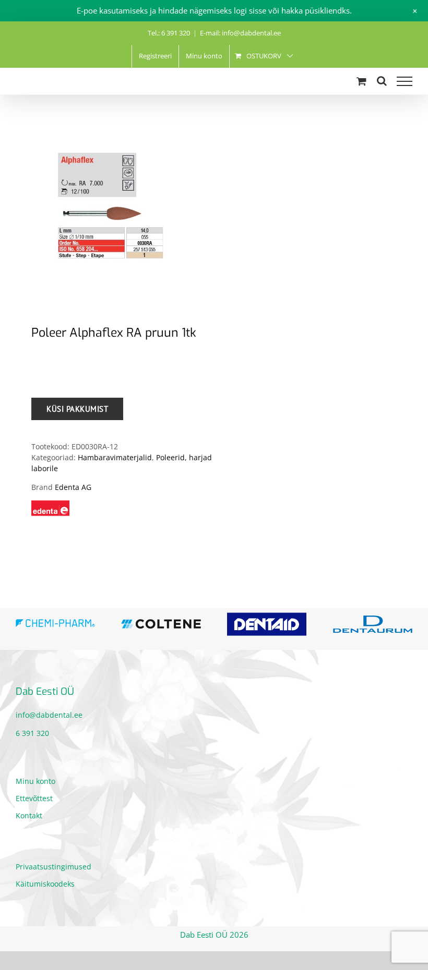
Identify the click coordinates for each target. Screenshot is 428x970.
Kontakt (29, 815)
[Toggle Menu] (404, 81)
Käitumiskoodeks (45, 884)
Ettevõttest (34, 798)
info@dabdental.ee (49, 715)
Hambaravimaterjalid (115, 457)
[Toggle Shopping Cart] (361, 81)
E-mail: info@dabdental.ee (240, 33)
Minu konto (35, 781)
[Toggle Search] (382, 81)
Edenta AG (73, 487)
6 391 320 (32, 733)
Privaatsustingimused (53, 866)
